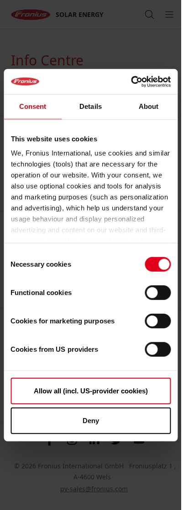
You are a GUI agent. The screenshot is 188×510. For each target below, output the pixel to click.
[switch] (158, 292)
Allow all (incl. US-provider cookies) (91, 390)
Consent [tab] (33, 106)
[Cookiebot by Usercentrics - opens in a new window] (131, 81)
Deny (91, 420)
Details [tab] (90, 106)
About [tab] (149, 106)
